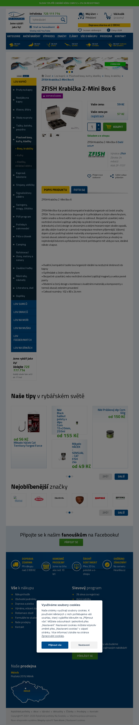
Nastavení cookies (75, 720)
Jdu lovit (17, 45)
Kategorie (13, 36)
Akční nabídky (31, 36)
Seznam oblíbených (92, 30)
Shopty (41, 720)
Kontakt (120, 36)
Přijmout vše (55, 645)
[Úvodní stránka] (15, 15)
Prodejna (106, 36)
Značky (61, 36)
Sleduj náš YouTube (40, 30)
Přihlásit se (85, 656)
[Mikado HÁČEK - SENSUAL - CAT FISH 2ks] (62, 456)
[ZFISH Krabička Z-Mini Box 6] (62, 116)
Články (73, 36)
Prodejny (81, 711)
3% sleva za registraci (87, 594)
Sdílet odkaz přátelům (120, 176)
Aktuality (58, 711)
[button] (121, 477)
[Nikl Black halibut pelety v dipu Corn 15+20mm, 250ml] (77, 423)
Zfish (123, 153)
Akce (35, 711)
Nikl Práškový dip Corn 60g (111, 411)
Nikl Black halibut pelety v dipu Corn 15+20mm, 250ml (64, 421)
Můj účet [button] (91, 16)
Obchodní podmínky (25, 599)
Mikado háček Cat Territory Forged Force (28, 444)
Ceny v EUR (116, 30)
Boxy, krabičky (113, 76)
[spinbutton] (92, 127)
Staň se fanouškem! (44, 27)
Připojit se (71, 542)
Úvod (48, 76)
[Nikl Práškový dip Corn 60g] (110, 432)
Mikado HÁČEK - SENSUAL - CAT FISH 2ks (78, 453)
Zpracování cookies (53, 635)
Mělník (15, 673)
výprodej (49, 36)
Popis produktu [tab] (55, 190)
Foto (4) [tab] (79, 190)
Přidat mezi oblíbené (97, 176)
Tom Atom (58, 720)
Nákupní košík (22, 594)
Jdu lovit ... (26, 76)
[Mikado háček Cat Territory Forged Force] (29, 422)
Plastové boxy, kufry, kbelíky (85, 76)
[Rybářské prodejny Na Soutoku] (30, 691)
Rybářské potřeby (20, 711)
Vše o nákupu (89, 36)
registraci (97, 116)
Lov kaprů (59, 76)
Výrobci (46, 711)
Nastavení (84, 645)
